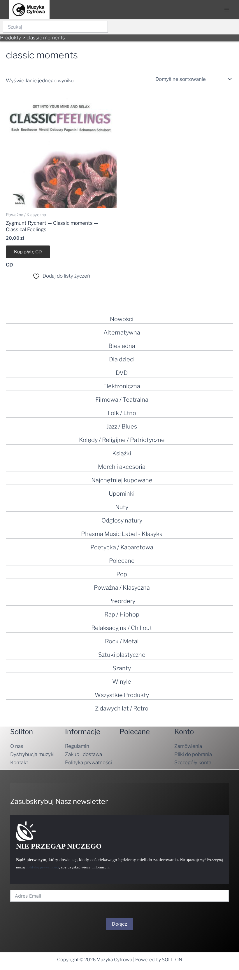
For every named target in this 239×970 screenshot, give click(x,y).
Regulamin (77, 746)
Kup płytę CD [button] (28, 252)
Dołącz (119, 924)
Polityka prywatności (88, 762)
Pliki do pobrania (193, 754)
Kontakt (19, 762)
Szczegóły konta (192, 762)
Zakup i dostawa (83, 754)
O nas (16, 746)
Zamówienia (188, 746)
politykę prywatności (42, 867)
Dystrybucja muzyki (32, 754)
